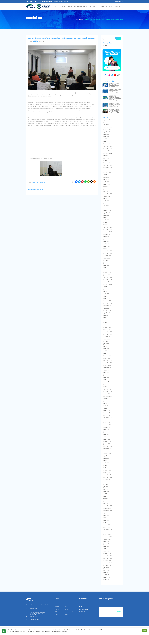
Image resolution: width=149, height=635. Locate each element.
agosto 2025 (107, 132)
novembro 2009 (107, 532)
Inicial (56, 6)
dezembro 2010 (107, 503)
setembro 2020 (107, 232)
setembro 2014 (107, 396)
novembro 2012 (107, 448)
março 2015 (106, 382)
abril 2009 (106, 548)
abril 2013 (105, 437)
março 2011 (106, 496)
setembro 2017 (107, 310)
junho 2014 (106, 403)
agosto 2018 (106, 286)
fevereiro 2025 (107, 144)
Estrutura (62, 6)
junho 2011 (106, 489)
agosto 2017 (106, 313)
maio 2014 (106, 406)
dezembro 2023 (107, 165)
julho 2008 (106, 568)
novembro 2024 (107, 148)
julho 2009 (106, 541)
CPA (90, 6)
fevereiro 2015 (107, 384)
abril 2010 (105, 522)
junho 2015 (106, 375)
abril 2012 (105, 465)
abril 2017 (105, 322)
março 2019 (106, 270)
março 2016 (106, 353)
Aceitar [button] (144, 630)
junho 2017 (106, 317)
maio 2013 (106, 434)
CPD (40, 1)
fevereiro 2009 (107, 553)
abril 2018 (105, 296)
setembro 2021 (107, 210)
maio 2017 (106, 320)
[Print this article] (88, 181)
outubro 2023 (107, 170)
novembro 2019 (107, 253)
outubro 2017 (106, 308)
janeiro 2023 (106, 189)
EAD (28, 1)
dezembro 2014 (107, 389)
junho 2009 (106, 544)
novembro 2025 (107, 127)
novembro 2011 (107, 477)
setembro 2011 (107, 482)
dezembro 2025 (107, 124)
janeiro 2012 (106, 472)
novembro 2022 (107, 194)
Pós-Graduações (82, 6)
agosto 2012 (106, 456)
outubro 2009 (107, 534)
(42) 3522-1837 (33, 608)
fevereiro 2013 (107, 441)
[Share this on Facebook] (76, 181)
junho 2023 (106, 179)
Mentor (31, 1)
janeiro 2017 (106, 329)
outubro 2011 (106, 479)
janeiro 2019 (106, 275)
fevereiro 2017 (107, 327)
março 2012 (106, 467)
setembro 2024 (107, 153)
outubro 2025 (107, 129)
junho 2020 (106, 239)
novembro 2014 (107, 391)
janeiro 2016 (106, 358)
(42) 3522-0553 (33, 616)
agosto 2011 (106, 484)
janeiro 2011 (106, 501)
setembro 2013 (107, 425)
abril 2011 (105, 494)
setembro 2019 (107, 258)
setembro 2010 (107, 510)
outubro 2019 (107, 255)
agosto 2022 (106, 196)
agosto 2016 (106, 341)
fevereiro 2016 (107, 356)
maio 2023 (106, 182)
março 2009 (106, 551)
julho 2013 (106, 429)
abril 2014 (105, 408)
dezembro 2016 (107, 332)
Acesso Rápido (118, 1)
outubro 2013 (107, 422)
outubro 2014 (107, 394)
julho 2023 (106, 177)
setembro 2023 (107, 172)
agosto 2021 (106, 213)
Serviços (111, 6)
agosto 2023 (106, 174)
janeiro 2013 (106, 444)
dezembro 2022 (107, 191)
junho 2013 (106, 432)
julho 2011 (105, 487)
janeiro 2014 (106, 415)
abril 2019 (105, 267)
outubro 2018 (107, 282)
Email (36, 1)
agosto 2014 (106, 398)
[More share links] (94, 181)
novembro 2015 (107, 363)
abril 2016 (105, 351)
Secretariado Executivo (38, 182)
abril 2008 (106, 575)
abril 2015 (105, 379)
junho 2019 (106, 263)
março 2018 (106, 298)
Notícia (105, 45)
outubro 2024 (107, 151)
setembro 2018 (107, 284)
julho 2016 (106, 344)
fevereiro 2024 (107, 163)
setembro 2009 (107, 537)
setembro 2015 (107, 367)
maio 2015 (106, 377)
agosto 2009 (107, 539)
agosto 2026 (107, 120)
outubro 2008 (107, 560)
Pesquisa (95, 6)
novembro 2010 (107, 506)
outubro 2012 (107, 451)
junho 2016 (106, 346)
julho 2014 (106, 401)
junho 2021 (106, 217)
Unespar (117, 6)
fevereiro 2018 (107, 301)
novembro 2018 (107, 279)
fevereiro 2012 (107, 470)
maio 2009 (106, 546)
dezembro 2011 (107, 475)
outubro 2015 (107, 365)
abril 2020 (106, 244)
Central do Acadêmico (47, 1)
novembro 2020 (107, 229)
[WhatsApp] (85, 181)
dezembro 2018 (107, 277)
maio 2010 (106, 520)
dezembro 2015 (107, 360)
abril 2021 (105, 222)
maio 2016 (106, 348)
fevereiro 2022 (107, 203)
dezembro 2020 (107, 227)
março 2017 (106, 325)
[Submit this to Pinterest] (82, 181)
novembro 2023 (107, 167)
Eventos (103, 6)
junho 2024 (106, 158)
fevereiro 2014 (107, 413)
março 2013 (106, 439)
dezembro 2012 (107, 446)
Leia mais (64, 631)
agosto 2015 (106, 370)
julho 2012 (106, 458)
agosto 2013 (106, 427)
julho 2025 (106, 134)
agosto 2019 (106, 260)
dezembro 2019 (107, 251)
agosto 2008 (107, 565)
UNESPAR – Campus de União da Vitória (62, 1)
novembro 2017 (107, 306)
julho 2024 (106, 155)
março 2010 (106, 525)
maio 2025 (106, 136)
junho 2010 (106, 518)
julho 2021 (106, 215)
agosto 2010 (106, 513)
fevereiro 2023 (107, 186)
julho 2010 (106, 515)
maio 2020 (106, 241)
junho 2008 (106, 570)
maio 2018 (106, 294)
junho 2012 (106, 460)
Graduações (72, 6)
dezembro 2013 (107, 417)
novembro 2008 (107, 558)
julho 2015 (106, 372)
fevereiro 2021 (107, 225)
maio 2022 (106, 201)
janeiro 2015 (106, 386)
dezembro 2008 (107, 556)
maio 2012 (106, 463)
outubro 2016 (107, 336)
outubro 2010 (107, 508)
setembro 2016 (107, 339)
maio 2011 (106, 491)
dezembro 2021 (107, 206)
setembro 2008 (107, 563)
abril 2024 (106, 160)
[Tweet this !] (79, 181)
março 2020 (106, 246)
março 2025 (106, 141)
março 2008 (106, 577)
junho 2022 (106, 198)
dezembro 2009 (107, 529)
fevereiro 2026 (107, 122)
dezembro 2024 (107, 146)
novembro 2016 (107, 334)
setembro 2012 (107, 453)
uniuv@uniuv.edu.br (34, 619)
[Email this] (91, 181)
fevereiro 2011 (107, 498)
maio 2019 (106, 265)
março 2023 (106, 184)
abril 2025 (106, 139)
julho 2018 (106, 289)
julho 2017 (106, 315)
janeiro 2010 (106, 527)
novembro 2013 (107, 420)
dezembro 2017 (107, 303)
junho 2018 (106, 291)
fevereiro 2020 (107, 248)
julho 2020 (106, 236)
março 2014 (106, 410)
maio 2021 (106, 220)
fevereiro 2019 (107, 272)
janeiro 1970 (106, 579)
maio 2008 (106, 572)
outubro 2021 (107, 208)
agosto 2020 (107, 234)
